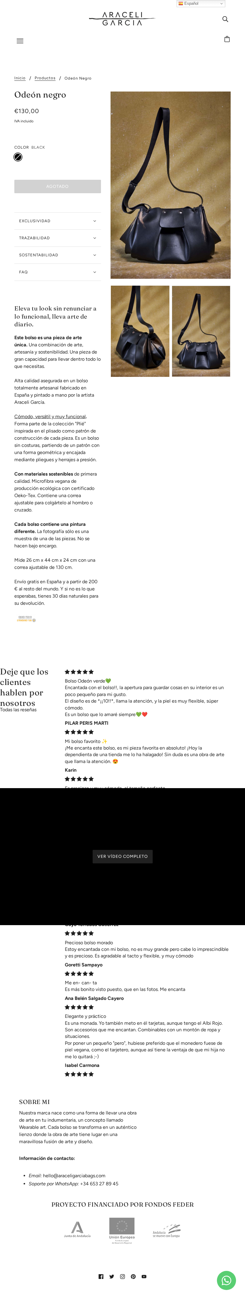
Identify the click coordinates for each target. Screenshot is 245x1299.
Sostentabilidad (38, 255)
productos (45, 78)
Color (21, 147)
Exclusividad (34, 221)
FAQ (23, 272)
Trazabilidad (34, 238)
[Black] (18, 157)
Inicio (20, 78)
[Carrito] (227, 39)
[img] (225, 19)
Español (190, 3)
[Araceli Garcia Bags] (122, 18)
